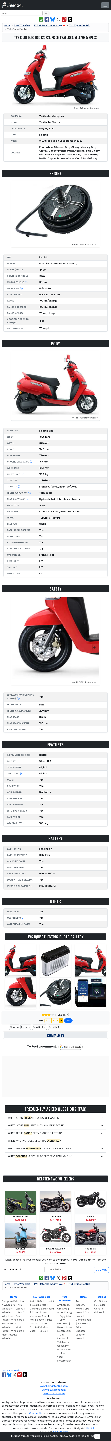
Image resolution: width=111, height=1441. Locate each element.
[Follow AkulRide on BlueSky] (9, 1374)
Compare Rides (10, 1301)
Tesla (44, 1323)
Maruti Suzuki (39, 1312)
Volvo (42, 1331)
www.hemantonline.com (54, 1386)
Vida (62, 1353)
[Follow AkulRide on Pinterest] (19, 1374)
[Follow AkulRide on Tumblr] (25, 1374)
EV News (83, 1323)
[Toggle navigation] (105, 5)
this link (90, 1428)
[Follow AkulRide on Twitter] (14, 1374)
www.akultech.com (54, 1393)
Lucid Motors (39, 1305)
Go (46, 13)
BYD (39, 1301)
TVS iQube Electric (79, 25)
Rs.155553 (54, 1027)
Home (7, 25)
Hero (60, 1327)
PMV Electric (36, 1319)
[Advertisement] (55, 1076)
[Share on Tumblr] (70, 19)
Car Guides (100, 1301)
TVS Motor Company (46, 25)
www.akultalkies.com (54, 1389)
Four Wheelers (41, 1297)
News (83, 1297)
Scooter (25, 1027)
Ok (97, 1436)
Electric (14, 1027)
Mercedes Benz (38, 1316)
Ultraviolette (64, 1349)
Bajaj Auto (65, 1316)
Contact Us (35, 1413)
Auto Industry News (80, 1304)
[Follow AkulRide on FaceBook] (4, 1374)
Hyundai (49, 1301)
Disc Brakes (39, 1027)
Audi (31, 1301)
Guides (101, 1297)
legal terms (87, 1436)
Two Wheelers (22, 25)
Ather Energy (64, 1312)
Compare (101, 1270)
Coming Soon (83, 1319)
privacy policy (67, 1436)
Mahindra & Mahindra (41, 1308)
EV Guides (99, 1305)
